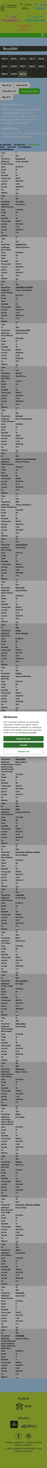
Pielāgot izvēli (23, 751)
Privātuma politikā (27, 732)
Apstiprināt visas (23, 739)
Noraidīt (23, 745)
